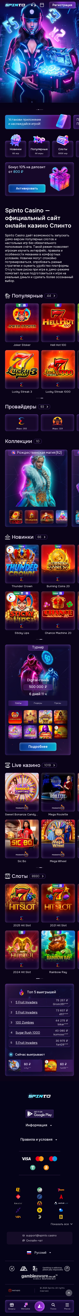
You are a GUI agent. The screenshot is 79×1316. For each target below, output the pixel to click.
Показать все (60, 1224)
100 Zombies (25, 1022)
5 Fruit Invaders (26, 1002)
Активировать (27, 188)
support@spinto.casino (41, 1235)
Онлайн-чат (34, 1240)
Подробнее (38, 746)
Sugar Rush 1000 (28, 1033)
